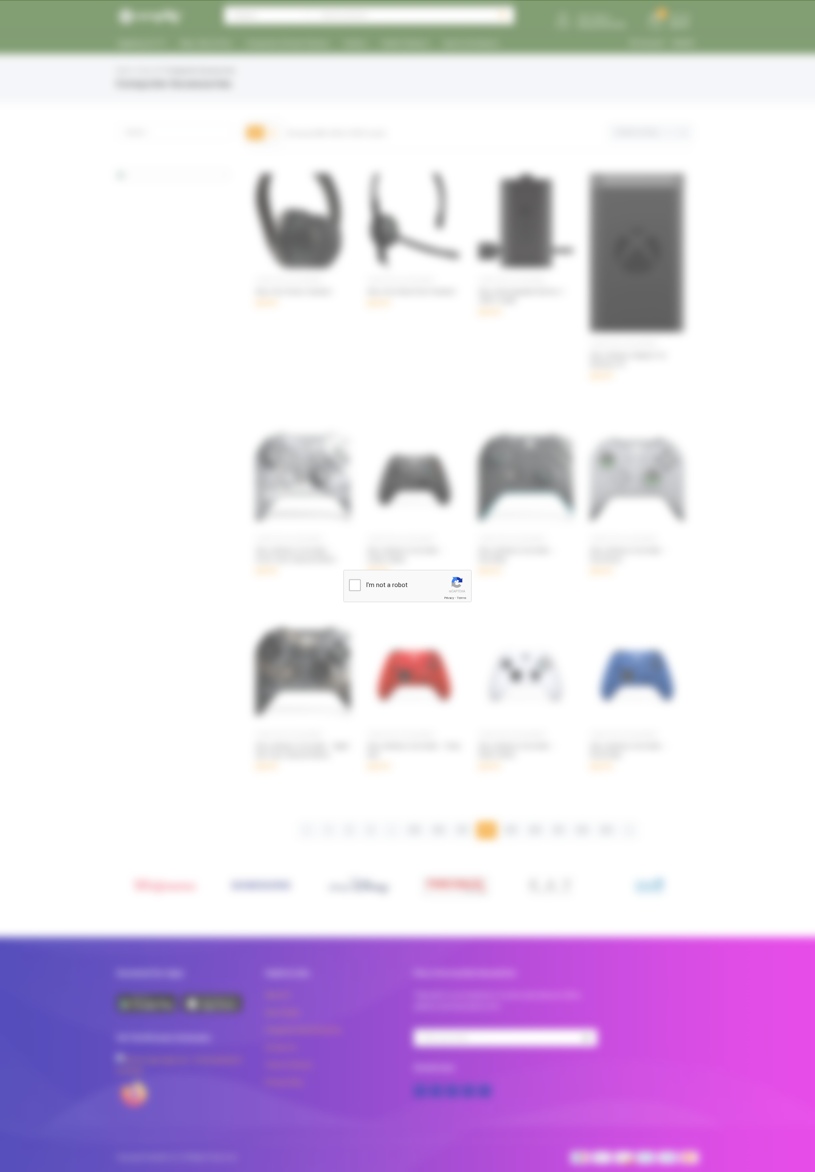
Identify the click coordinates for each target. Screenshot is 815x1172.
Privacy (449, 598)
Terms (461, 598)
